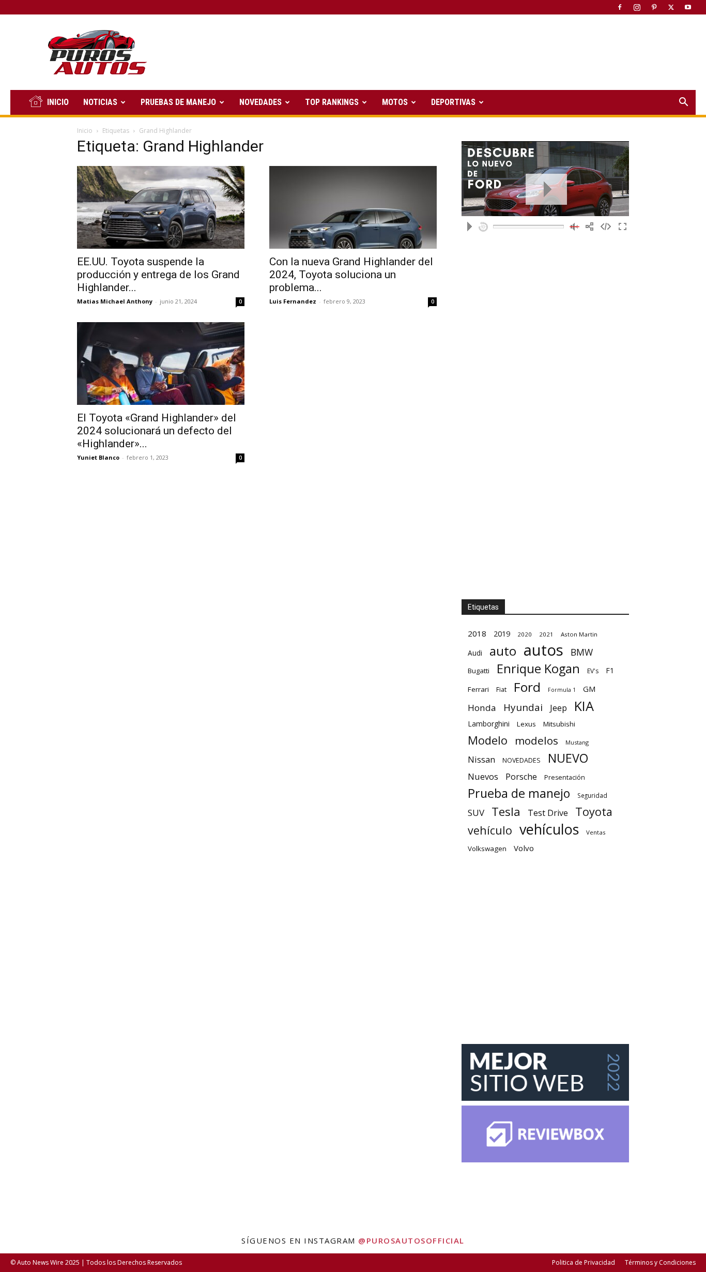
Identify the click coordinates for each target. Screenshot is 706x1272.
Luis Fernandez (292, 301)
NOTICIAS (100, 102)
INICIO (58, 102)
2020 (524, 634)
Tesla (506, 811)
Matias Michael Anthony (114, 301)
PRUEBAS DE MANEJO (178, 102)
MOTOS (395, 102)
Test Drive (548, 813)
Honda (482, 707)
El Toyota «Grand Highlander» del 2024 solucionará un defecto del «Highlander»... (156, 431)
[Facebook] (619, 7)
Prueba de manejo (519, 793)
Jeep (558, 707)
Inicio (85, 130)
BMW (582, 652)
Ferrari (478, 689)
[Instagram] (636, 7)
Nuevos (483, 776)
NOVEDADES (260, 102)
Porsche (521, 776)
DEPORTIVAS (453, 102)
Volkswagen (487, 848)
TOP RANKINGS (332, 102)
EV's (592, 671)
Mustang (577, 742)
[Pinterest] (654, 7)
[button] (683, 103)
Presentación (564, 777)
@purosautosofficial (411, 1240)
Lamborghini (489, 724)
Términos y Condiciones (660, 1262)
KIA (584, 706)
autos (543, 650)
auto (502, 650)
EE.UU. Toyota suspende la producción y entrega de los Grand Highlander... (158, 274)
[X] (671, 7)
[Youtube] (688, 7)
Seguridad (592, 795)
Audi (475, 653)
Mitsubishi (559, 724)
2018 (477, 633)
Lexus (526, 724)
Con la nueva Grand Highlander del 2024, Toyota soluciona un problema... (351, 274)
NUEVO (568, 758)
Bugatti (478, 670)
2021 (546, 634)
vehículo (490, 830)
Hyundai (523, 707)
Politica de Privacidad (583, 1262)
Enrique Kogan (538, 668)
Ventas (596, 832)
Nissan (481, 759)
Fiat (501, 689)
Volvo (524, 848)
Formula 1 (562, 689)
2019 (502, 634)
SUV (476, 812)
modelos (536, 740)
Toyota (593, 811)
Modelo (488, 740)
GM (589, 689)
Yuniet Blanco (98, 457)
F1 (610, 670)
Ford (527, 687)
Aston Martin (579, 634)
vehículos (549, 829)
